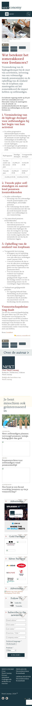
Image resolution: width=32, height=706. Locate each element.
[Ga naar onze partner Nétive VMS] (21, 573)
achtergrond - (7, 485)
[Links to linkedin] (3, 698)
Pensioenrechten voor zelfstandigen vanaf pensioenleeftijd (12, 462)
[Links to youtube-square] (7, 698)
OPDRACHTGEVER (23, 677)
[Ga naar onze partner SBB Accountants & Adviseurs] (21, 580)
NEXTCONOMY (8, 669)
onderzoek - (6, 431)
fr (29, 699)
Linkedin (17, 603)
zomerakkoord (26, 335)
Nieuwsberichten (22, 671)
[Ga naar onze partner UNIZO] (21, 565)
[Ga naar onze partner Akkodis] (10, 565)
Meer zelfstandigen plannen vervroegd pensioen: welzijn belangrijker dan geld (15, 436)
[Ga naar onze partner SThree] (21, 543)
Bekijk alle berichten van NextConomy (11, 378)
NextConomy (7, 39)
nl (25, 699)
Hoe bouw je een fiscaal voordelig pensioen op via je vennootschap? (15, 489)
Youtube (18, 606)
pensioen (18, 335)
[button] (16, 28)
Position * (9, 648)
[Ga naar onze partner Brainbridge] (10, 543)
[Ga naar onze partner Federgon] (10, 580)
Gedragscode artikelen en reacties (7, 681)
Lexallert (9, 332)
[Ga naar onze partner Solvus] (10, 573)
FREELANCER (21, 669)
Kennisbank (20, 673)
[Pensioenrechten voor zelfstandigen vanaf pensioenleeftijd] (16, 448)
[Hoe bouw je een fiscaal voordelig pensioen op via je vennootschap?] (16, 475)
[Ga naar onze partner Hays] (10, 550)
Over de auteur (15, 352)
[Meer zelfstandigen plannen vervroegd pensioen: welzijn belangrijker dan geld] (16, 422)
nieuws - (5, 458)
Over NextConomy (10, 370)
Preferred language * (14, 641)
